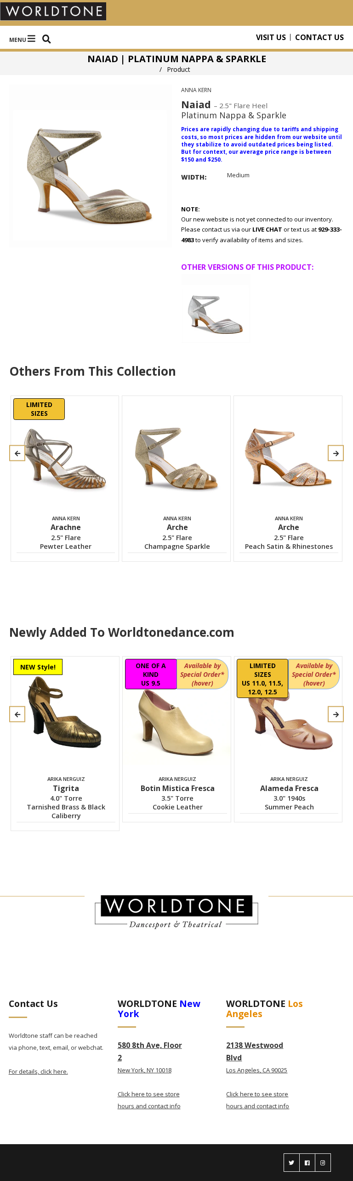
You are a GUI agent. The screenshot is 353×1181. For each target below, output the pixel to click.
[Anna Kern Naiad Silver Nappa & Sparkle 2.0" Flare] (216, 308)
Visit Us (271, 37)
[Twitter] (292, 1162)
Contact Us (319, 37)
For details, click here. (38, 1071)
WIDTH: (193, 177)
